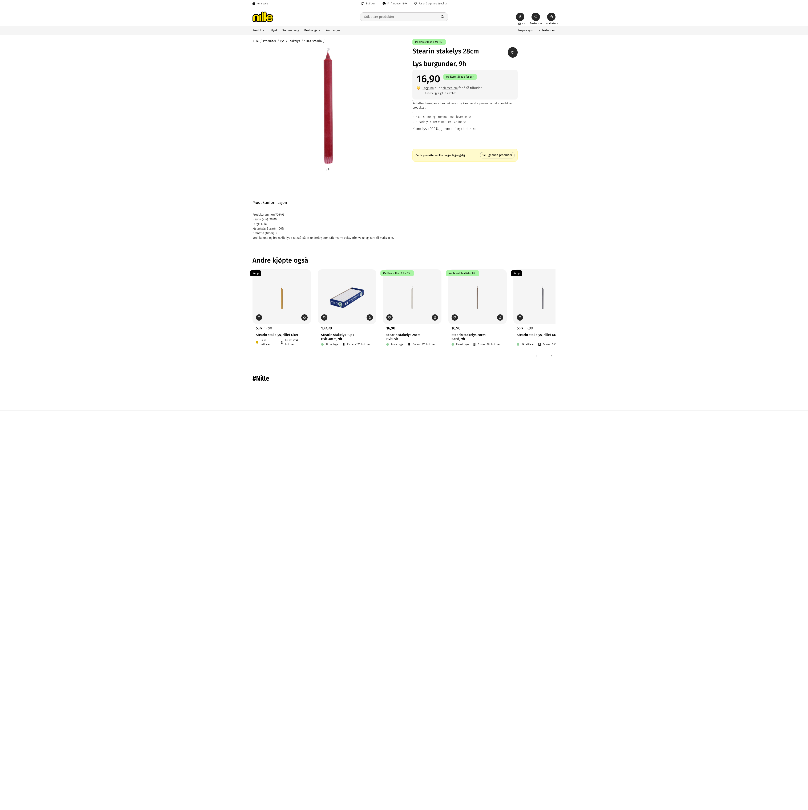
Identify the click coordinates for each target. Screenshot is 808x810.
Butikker (370, 3)
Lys (282, 41)
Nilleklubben (547, 30)
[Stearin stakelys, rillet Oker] (281, 290)
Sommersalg (290, 30)
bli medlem (450, 88)
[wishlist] (536, 17)
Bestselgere (312, 30)
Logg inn (428, 88)
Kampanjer (333, 30)
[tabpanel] (404, 226)
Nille (255, 41)
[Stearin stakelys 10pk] (347, 290)
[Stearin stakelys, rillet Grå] (542, 290)
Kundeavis (262, 3)
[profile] (520, 17)
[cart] (551, 17)
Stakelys (294, 41)
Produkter (259, 30)
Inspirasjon (525, 30)
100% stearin (313, 41)
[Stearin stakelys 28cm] (412, 290)
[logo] (306, 17)
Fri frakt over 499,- (397, 3)
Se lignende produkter (497, 155)
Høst (274, 30)
